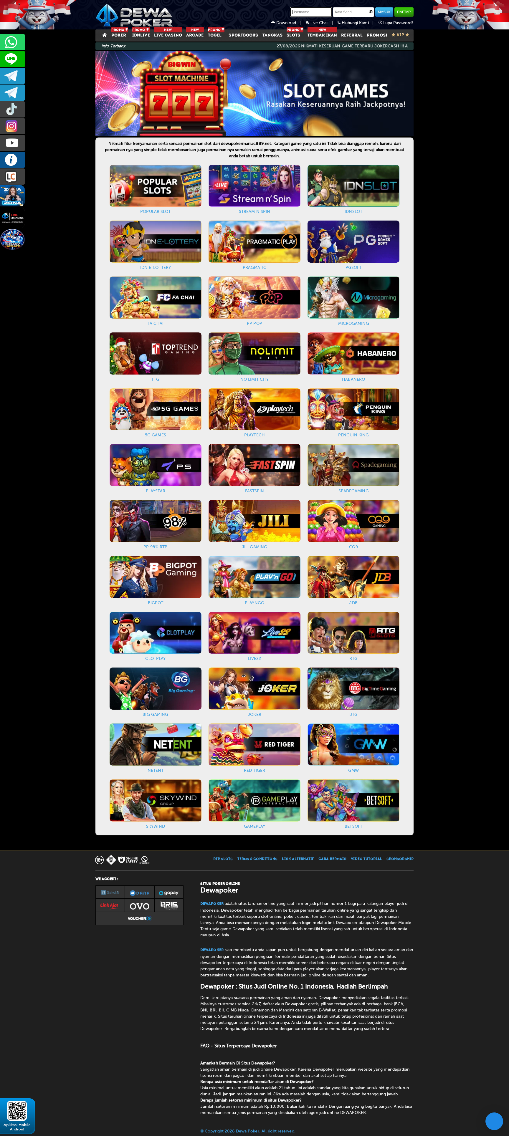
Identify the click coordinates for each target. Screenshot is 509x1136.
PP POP (254, 323)
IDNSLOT (353, 211)
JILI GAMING (254, 547)
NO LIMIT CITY (254, 379)
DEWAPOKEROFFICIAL (12, 143)
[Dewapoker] (135, 14)
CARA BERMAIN (332, 859)
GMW (353, 770)
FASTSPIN (254, 491)
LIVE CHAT (12, 176)
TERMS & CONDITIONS (257, 859)
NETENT (156, 770)
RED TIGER (254, 770)
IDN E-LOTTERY (155, 267)
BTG (353, 714)
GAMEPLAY (254, 826)
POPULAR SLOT (155, 211)
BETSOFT (353, 826)
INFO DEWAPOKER (12, 160)
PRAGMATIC (255, 267)
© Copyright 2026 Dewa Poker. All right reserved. (247, 1131)
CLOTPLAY (155, 658)
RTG (353, 658)
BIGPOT (155, 603)
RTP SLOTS (223, 859)
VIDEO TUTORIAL (366, 859)
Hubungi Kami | (359, 23)
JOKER (254, 714)
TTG (155, 379)
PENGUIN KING (353, 435)
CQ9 (353, 547)
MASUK (384, 12)
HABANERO (353, 379)
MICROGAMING (353, 323)
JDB (353, 603)
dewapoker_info (12, 93)
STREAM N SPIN (254, 211)
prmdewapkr (12, 109)
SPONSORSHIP (400, 859)
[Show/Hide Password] (371, 11)
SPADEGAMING (353, 491)
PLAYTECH (254, 435)
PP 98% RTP (155, 547)
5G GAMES (155, 435)
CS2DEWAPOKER (12, 59)
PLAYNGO (254, 603)
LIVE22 (254, 658)
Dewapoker (212, 904)
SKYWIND (155, 826)
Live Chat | (323, 23)
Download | (290, 23)
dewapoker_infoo (12, 76)
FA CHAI (156, 323)
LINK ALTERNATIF (298, 859)
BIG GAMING (155, 714)
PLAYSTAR (155, 491)
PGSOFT (354, 267)
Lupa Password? (398, 23)
